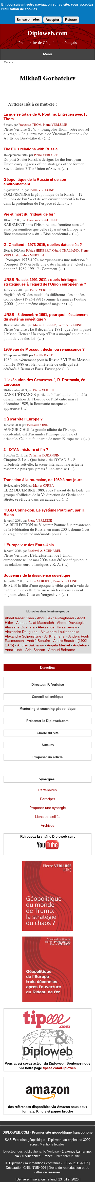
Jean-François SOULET (42, 220)
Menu (47, 54)
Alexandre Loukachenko (60, 632)
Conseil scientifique (47, 697)
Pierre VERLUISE (55, 124)
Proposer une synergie (47, 808)
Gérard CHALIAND (65, 250)
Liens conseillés (47, 817)
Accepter (52, 20)
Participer (47, 799)
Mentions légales (52, 1144)
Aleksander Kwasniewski (57, 627)
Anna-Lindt (13, 650)
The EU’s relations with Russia (31, 149)
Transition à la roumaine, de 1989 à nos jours (43, 480)
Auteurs (48, 745)
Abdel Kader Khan (19, 618)
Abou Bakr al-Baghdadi (56, 618)
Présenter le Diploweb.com (47, 721)
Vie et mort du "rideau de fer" (29, 214)
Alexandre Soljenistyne (23, 636)
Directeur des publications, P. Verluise (31, 1151)
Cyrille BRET (43, 355)
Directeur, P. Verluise (47, 684)
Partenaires (47, 790)
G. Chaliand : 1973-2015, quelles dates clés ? (43, 244)
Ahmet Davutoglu (71, 623)
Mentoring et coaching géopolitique (47, 709)
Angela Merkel (58, 645)
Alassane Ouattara (20, 627)
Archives (47, 825)
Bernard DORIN (37, 424)
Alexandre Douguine (21, 632)
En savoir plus (28, 19)
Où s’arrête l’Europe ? (23, 419)
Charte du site (48, 733)
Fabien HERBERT (38, 250)
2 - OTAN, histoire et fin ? (26, 449)
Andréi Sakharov (30, 645)
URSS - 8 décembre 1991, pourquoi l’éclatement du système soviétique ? (46, 316)
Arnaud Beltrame (61, 650)
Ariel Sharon (35, 650)
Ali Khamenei (54, 636)
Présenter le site (68, 1156)
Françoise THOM (29, 124)
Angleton (80, 645)
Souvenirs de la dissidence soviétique (37, 575)
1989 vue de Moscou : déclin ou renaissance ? (44, 349)
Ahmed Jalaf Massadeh (35, 623)
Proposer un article (47, 757)
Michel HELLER (44, 325)
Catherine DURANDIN (44, 455)
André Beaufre (39, 641)
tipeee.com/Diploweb (59, 1068)
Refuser (71, 20)
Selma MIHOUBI (32, 255)
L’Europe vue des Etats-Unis (29, 545)
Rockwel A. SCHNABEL (44, 550)
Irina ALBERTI (40, 581)
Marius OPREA (43, 485)
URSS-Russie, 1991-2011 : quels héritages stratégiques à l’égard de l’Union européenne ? (45, 281)
